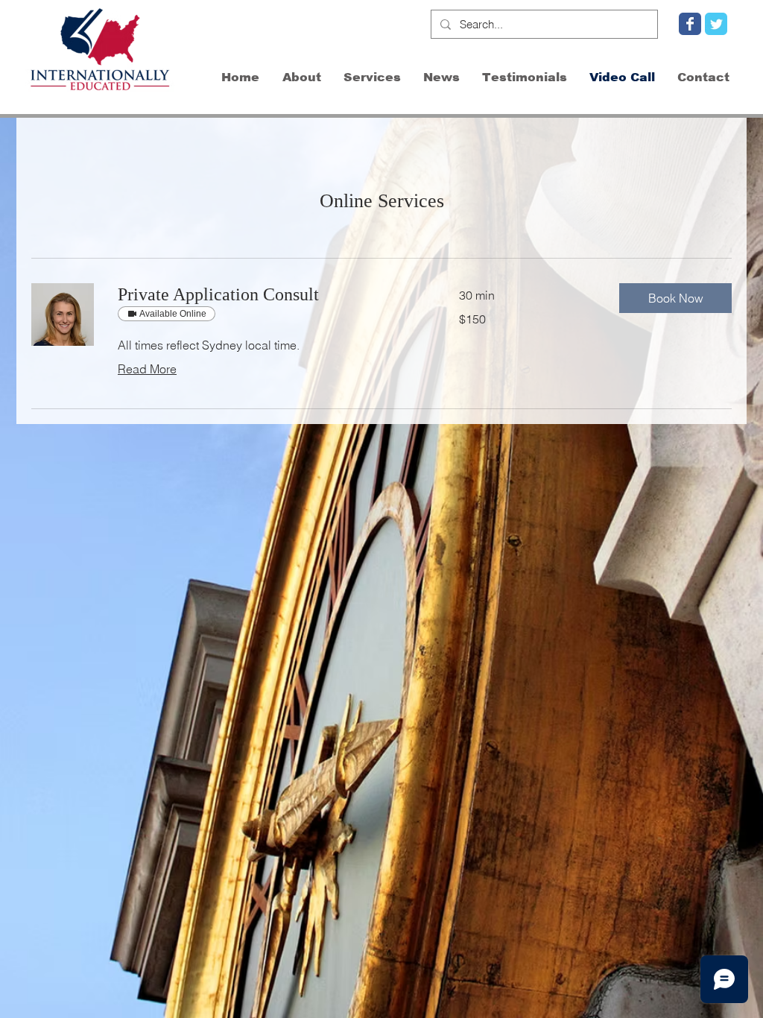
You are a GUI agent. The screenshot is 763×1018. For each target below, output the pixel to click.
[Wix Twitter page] (716, 24)
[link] (270, 295)
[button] (675, 298)
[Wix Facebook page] (690, 24)
